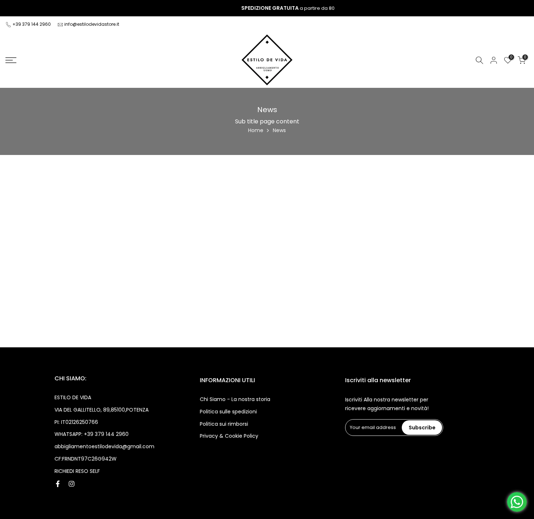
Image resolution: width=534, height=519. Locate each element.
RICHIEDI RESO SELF (77, 471)
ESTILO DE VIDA (72, 397)
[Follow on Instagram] (71, 483)
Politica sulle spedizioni (228, 411)
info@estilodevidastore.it (91, 24)
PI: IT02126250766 (76, 422)
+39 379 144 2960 (32, 24)
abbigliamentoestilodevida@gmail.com (104, 446)
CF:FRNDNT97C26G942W (85, 458)
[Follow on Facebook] (57, 483)
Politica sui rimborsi (224, 424)
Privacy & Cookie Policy (229, 436)
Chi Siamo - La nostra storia (235, 399)
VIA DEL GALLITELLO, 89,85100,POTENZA (101, 409)
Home (255, 130)
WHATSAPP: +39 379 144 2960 (91, 434)
